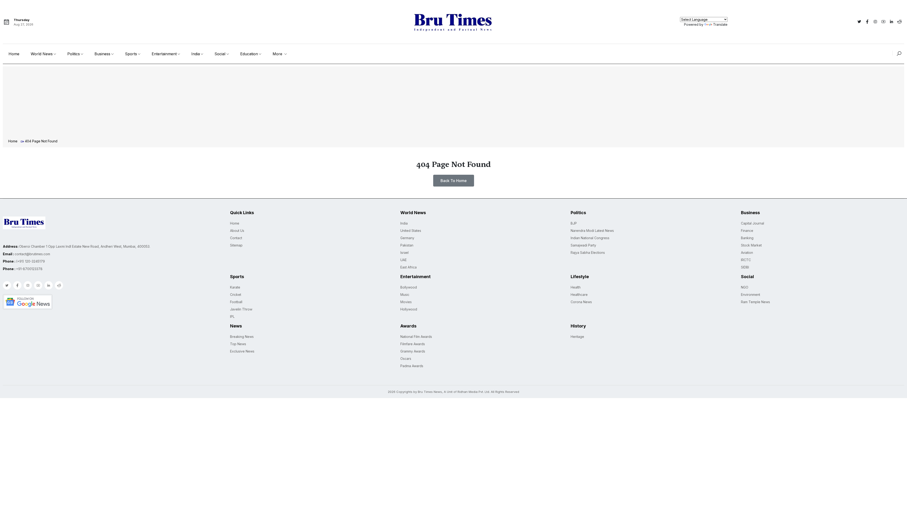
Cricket (235, 295)
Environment (750, 295)
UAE (403, 260)
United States (410, 231)
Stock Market (751, 245)
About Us (237, 231)
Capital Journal (752, 223)
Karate (235, 287)
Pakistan (406, 245)
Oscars (405, 359)
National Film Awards (416, 337)
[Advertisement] (453, 103)
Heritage (577, 337)
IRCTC (746, 260)
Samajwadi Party (583, 245)
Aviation (747, 253)
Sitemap (236, 245)
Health (576, 287)
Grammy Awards (412, 351)
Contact (236, 238)
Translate (720, 24)
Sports (131, 53)
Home (14, 53)
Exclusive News (242, 351)
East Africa (408, 267)
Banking (747, 238)
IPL (232, 316)
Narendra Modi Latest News (592, 231)
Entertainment (164, 53)
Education (249, 53)
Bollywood (408, 287)
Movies (406, 302)
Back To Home (454, 180)
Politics (73, 53)
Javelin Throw (241, 309)
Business (102, 53)
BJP (574, 223)
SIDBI (745, 267)
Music (404, 295)
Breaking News (242, 337)
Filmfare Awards (412, 344)
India (195, 53)
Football (236, 302)
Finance (747, 231)
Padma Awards (411, 366)
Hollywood (408, 309)
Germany (407, 238)
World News (42, 53)
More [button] (278, 53)
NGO (744, 287)
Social (219, 53)
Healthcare (579, 295)
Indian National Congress (590, 238)
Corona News (581, 302)
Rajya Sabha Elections (588, 253)
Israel (404, 253)
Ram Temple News (755, 302)
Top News (238, 344)
